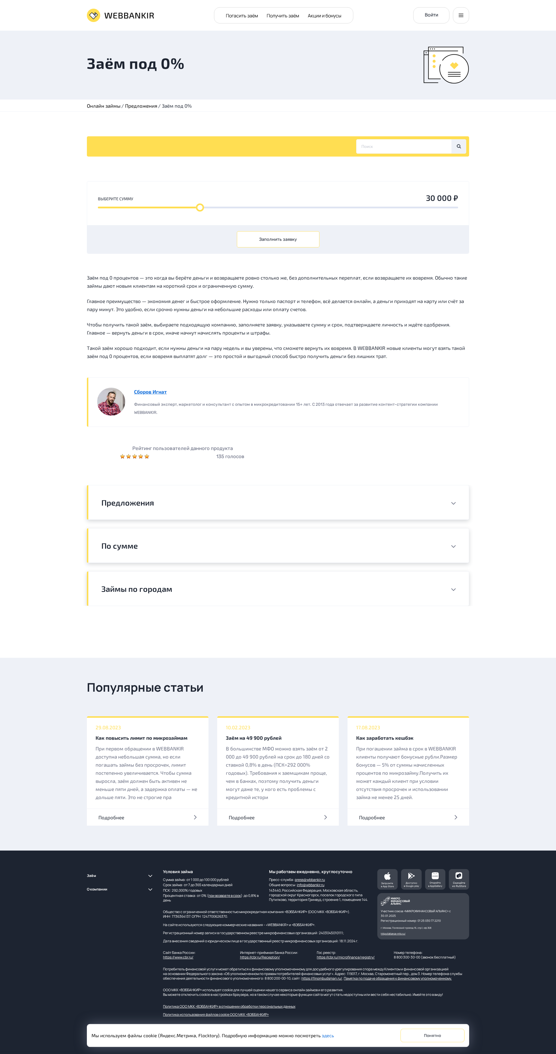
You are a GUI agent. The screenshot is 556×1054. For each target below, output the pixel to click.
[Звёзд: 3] (135, 456)
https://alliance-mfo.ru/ (393, 933)
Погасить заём (242, 15)
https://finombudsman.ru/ (321, 978)
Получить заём (283, 15)
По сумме (119, 545)
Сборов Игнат (150, 391)
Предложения (127, 502)
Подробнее (111, 817)
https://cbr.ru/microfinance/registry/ (346, 957)
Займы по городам (136, 588)
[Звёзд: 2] (129, 456)
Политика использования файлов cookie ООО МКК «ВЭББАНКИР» (216, 1014)
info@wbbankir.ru (310, 884)
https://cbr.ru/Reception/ (260, 957)
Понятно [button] (432, 1035)
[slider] (200, 207)
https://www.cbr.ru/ (178, 957)
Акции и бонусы (324, 15)
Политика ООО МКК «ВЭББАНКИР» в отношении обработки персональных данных (229, 1006)
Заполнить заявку (278, 239)
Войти (431, 15)
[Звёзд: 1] (123, 456)
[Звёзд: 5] (147, 456)
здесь (328, 1035)
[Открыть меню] (461, 15)
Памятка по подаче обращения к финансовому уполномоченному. (398, 978)
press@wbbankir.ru (310, 879)
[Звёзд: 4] (141, 456)
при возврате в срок (225, 895)
